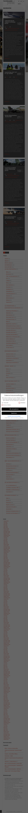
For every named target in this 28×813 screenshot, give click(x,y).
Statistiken (23, 402)
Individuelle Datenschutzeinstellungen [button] (14, 416)
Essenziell (6, 402)
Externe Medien (7, 405)
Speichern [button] (14, 413)
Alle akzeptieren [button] (14, 409)
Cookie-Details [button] (7, 417)
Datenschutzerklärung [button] (15, 417)
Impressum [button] (21, 417)
